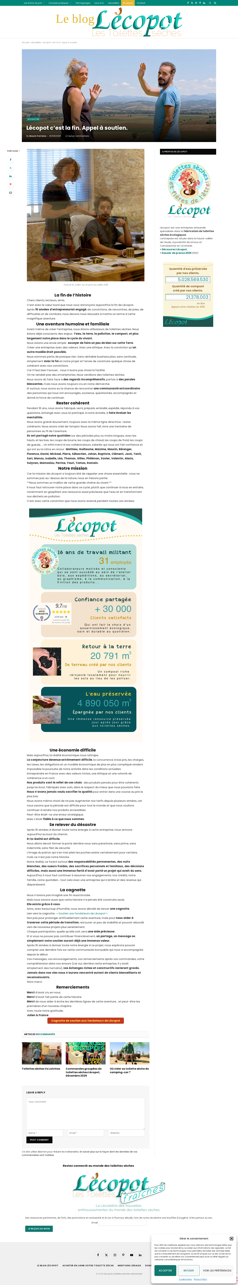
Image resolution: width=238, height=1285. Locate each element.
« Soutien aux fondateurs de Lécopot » (82, 913)
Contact (141, 3)
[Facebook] (10, 159)
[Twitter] (10, 168)
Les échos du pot (33, 3)
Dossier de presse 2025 (177, 253)
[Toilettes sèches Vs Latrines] (42, 1053)
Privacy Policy (200, 1279)
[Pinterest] (10, 184)
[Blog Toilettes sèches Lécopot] (119, 22)
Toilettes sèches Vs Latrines (41, 1069)
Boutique (128, 3)
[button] (231, 1238)
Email (95, 1222)
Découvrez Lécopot (174, 249)
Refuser (189, 1270)
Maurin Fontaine (37, 136)
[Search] (214, 3)
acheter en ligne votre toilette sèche (88, 1265)
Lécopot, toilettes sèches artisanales (123, 1273)
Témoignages (82, 3)
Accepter (165, 1270)
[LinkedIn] (10, 176)
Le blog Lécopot (47, 1265)
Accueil (25, 42)
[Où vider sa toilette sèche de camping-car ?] (129, 1053)
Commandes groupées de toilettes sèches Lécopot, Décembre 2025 (84, 1072)
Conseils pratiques (58, 3)
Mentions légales (129, 1265)
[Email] (10, 192)
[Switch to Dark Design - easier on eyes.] (210, 3)
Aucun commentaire (78, 136)
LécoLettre (113, 3)
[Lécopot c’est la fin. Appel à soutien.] (119, 95)
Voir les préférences (217, 1270)
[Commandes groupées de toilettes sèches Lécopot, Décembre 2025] (85, 1053)
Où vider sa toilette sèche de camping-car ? (129, 1070)
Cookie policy (185, 1279)
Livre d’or (99, 3)
